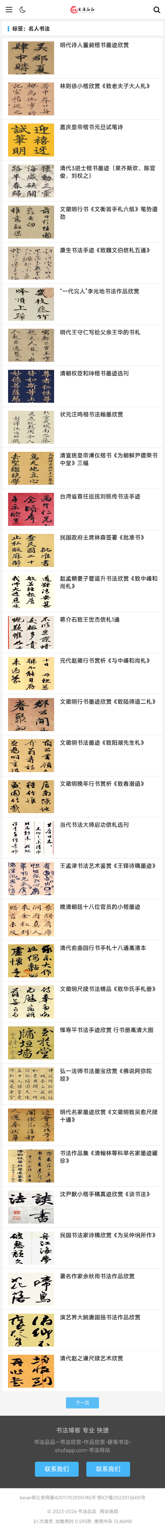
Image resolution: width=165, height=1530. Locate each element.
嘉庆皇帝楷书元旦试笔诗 (91, 127)
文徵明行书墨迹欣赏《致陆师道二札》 (109, 701)
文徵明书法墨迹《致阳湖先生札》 (103, 742)
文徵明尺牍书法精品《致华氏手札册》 (109, 989)
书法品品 (82, 9)
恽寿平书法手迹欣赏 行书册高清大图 (106, 1030)
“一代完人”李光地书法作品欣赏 (99, 291)
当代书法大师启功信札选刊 (94, 824)
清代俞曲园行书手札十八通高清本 (103, 948)
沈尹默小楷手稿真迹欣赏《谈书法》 (106, 1194)
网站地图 (109, 1511)
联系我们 (57, 1469)
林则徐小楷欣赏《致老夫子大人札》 (106, 86)
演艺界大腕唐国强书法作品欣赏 (100, 1317)
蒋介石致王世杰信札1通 (90, 619)
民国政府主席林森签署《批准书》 (103, 537)
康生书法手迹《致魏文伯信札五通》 (106, 250)
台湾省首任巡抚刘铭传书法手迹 (100, 496)
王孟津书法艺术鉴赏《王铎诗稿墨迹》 (109, 866)
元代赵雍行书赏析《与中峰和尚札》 (106, 660)
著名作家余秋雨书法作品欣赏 (97, 1276)
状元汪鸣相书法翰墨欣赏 (91, 414)
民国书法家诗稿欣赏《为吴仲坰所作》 (109, 1235)
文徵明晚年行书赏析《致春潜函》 (103, 783)
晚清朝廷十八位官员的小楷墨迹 (100, 907)
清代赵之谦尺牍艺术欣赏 (91, 1358)
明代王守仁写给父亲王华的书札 (100, 332)
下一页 (82, 1403)
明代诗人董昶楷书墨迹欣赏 (94, 45)
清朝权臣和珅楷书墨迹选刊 (94, 373)
